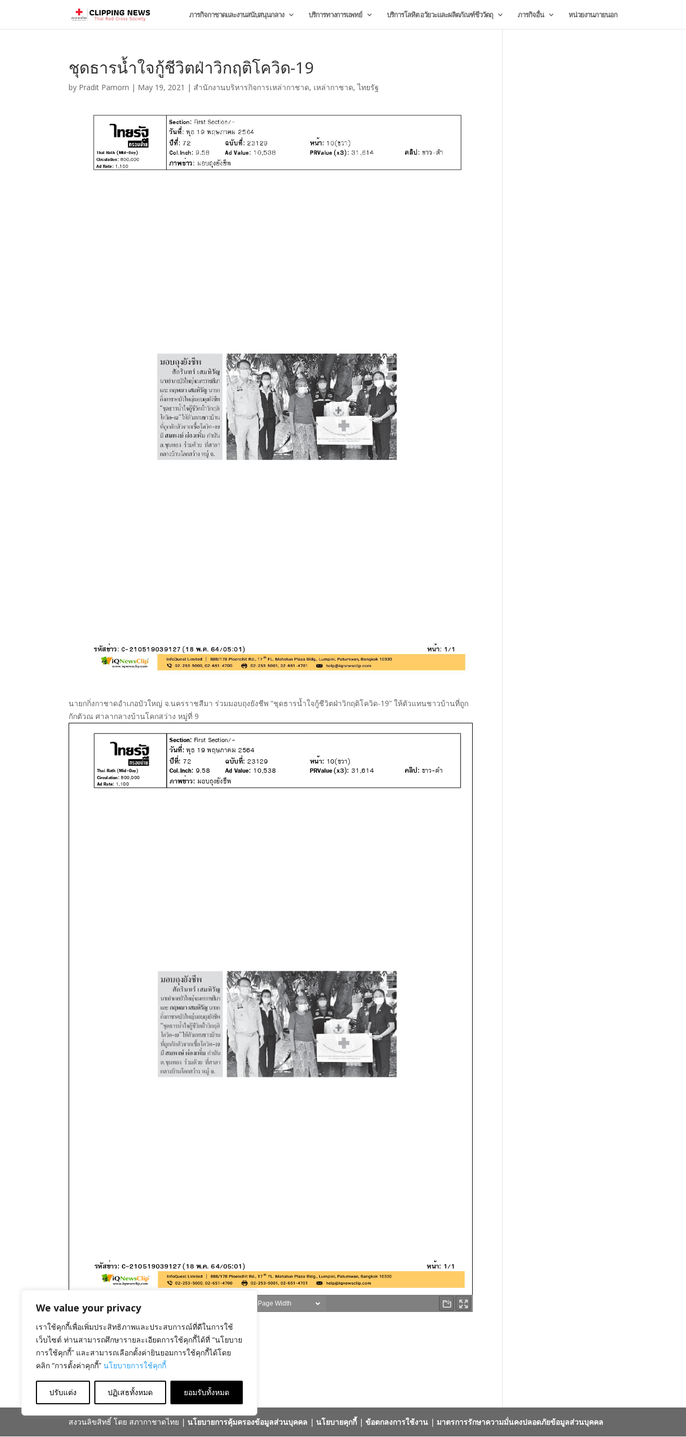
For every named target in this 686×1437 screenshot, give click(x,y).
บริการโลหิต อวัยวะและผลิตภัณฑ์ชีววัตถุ (440, 15)
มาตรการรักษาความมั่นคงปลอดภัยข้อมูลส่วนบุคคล (520, 1422)
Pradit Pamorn (104, 87)
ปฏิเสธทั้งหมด (130, 1392)
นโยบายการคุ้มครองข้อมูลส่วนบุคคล (248, 1422)
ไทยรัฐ (368, 87)
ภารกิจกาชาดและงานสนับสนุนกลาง (236, 15)
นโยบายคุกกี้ (336, 1422)
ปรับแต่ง (63, 1392)
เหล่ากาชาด (333, 87)
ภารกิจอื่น (531, 15)
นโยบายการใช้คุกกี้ (134, 1365)
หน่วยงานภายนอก (593, 15)
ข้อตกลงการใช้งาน (397, 1422)
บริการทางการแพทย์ (335, 15)
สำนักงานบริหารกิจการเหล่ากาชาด (251, 87)
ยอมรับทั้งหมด (206, 1392)
